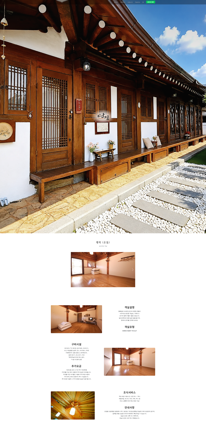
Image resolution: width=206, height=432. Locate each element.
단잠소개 (130, 2)
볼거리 (116, 2)
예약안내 (122, 2)
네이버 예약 (150, 2)
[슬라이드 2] (103, 285)
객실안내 (137, 2)
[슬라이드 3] (106, 285)
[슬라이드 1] (100, 285)
